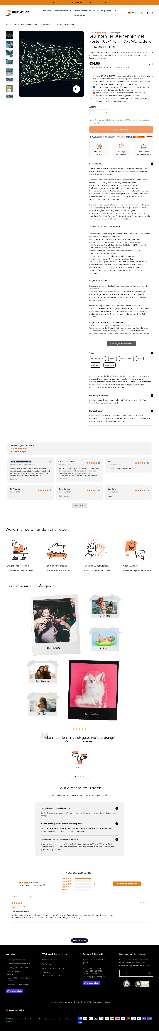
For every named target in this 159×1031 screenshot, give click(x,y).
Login (107, 1002)
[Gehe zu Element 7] (9, 89)
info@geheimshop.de (96, 976)
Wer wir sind (47, 964)
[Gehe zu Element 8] (9, 97)
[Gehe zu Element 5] (9, 72)
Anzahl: (92, 107)
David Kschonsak (66, 461)
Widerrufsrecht (65, 1002)
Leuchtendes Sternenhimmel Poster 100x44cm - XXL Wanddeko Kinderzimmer (45, 24)
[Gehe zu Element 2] (9, 45)
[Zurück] (53, 2)
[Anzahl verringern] (93, 112)
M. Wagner (15, 489)
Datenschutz (79, 1002)
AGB (89, 1002)
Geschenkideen (62, 10)
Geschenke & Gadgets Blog (54, 968)
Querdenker (64, 489)
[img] (17, 903)
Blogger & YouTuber (50, 960)
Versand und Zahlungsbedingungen (52, 973)
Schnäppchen (79, 15)
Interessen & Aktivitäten (85, 10)
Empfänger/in (107, 10)
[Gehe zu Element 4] (9, 63)
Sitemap (53, 1002)
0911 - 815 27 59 (96, 971)
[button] (14, 479)
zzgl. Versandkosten (121, 67)
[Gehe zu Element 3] (9, 54)
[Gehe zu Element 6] (9, 80)
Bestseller (47, 10)
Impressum (98, 1002)
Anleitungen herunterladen (121, 343)
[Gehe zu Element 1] (9, 35)
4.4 (91, 33)
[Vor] (105, 2)
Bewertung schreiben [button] (127, 883)
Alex (109, 461)
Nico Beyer (112, 489)
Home (8, 24)
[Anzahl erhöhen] (106, 112)
